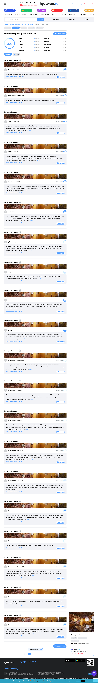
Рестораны (8, 15)
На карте (72, 19)
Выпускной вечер (73, 10)
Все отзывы (8, 54)
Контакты (7, 27)
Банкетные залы (20, 15)
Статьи (91, 15)
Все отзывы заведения (11, 76)
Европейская (82, 643)
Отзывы (16, 27)
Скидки (63, 15)
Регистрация (79, 4)
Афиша (54, 15)
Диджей (74, 638)
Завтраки (89, 10)
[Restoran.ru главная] (49, 4)
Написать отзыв (60, 33)
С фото (17, 54)
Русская (87, 643)
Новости (72, 15)
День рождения (56, 10)
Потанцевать (75, 641)
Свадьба (41, 10)
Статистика (39, 27)
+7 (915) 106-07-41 (29, 662)
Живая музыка (82, 638)
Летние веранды (25, 10)
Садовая (75, 649)
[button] (92, 622)
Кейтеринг (33, 15)
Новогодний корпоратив (9, 10)
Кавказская (76, 643)
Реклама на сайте (89, 4)
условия (78, 681)
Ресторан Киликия (11, 60)
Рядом (87, 19)
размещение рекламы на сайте (30, 5)
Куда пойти (45, 15)
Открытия (82, 15)
